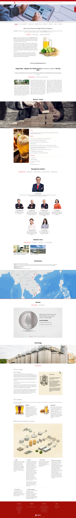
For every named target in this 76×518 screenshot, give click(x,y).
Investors (38, 2)
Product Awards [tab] (34, 305)
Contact (58, 2)
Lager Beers (53, 405)
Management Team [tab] (29, 171)
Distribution (54, 2)
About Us (31, 2)
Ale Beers (27, 405)
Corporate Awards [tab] (41, 305)
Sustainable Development (47, 2)
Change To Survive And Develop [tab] (44, 34)
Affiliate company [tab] (40, 242)
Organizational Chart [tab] (37, 171)
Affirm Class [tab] (29, 34)
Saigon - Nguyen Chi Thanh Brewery (20, 254)
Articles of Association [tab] (45, 171)
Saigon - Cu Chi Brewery (34, 254)
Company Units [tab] (34, 242)
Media (41, 2)
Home (29, 2)
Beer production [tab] (38, 365)
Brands (35, 2)
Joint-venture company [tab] (48, 242)
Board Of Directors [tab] (22, 171)
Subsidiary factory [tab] (27, 242)
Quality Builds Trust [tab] (35, 34)
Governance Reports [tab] (54, 171)
